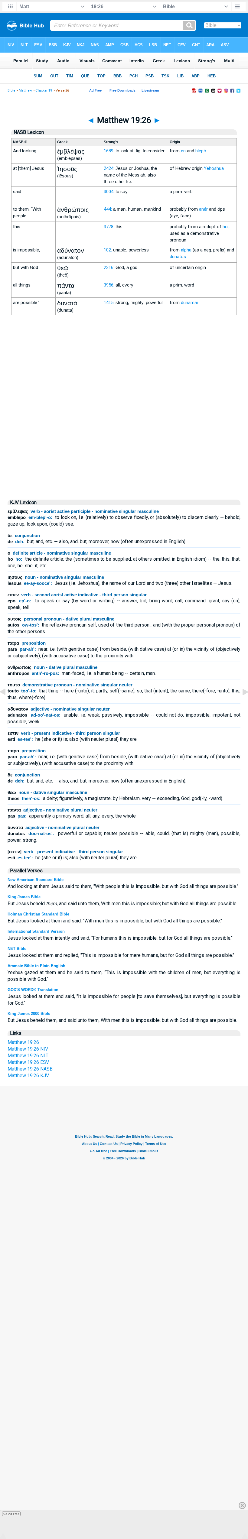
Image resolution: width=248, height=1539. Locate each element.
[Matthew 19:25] (7, 705)
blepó (200, 151)
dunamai (189, 302)
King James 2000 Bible (29, 1013)
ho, (226, 226)
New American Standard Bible (36, 879)
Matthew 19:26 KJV (28, 1075)
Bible (11, 90)
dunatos (178, 256)
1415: (109, 302)
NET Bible (17, 948)
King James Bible (24, 897)
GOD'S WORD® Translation (33, 989)
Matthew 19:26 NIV (28, 1049)
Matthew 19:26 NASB (30, 1069)
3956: (109, 285)
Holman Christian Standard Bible (38, 914)
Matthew (25, 90)
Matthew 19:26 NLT (28, 1055)
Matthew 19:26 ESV (28, 1062)
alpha (186, 250)
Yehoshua (214, 168)
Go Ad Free (11, 1513)
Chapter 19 (43, 90)
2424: (109, 168)
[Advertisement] (124, 443)
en (183, 151)
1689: (109, 151)
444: (108, 209)
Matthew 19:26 (23, 1042)
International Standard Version (36, 931)
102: (108, 250)
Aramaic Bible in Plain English (36, 966)
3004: (109, 191)
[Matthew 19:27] (240, 705)
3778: (109, 226)
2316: (109, 267)
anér (203, 209)
